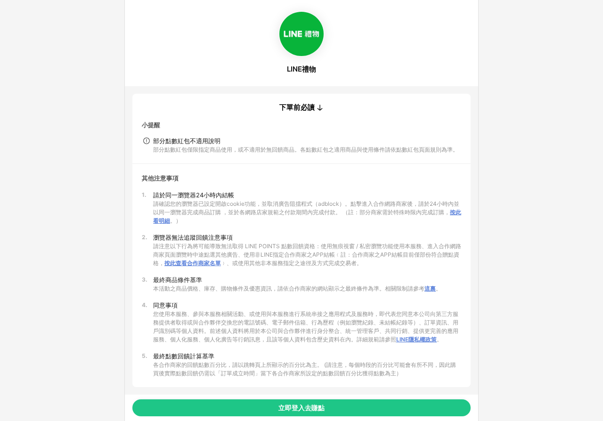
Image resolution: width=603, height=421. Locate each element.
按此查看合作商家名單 (192, 263)
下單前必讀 (297, 107)
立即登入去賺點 (301, 408)
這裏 (430, 288)
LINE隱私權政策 (416, 339)
